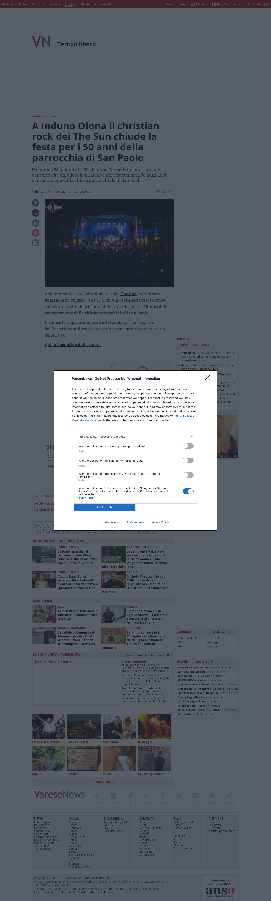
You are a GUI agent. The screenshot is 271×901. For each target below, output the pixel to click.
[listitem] (135, 436)
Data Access (135, 522)
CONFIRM (105, 507)
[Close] (209, 379)
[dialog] (135, 450)
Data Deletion (111, 522)
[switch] (188, 446)
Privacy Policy (159, 522)
